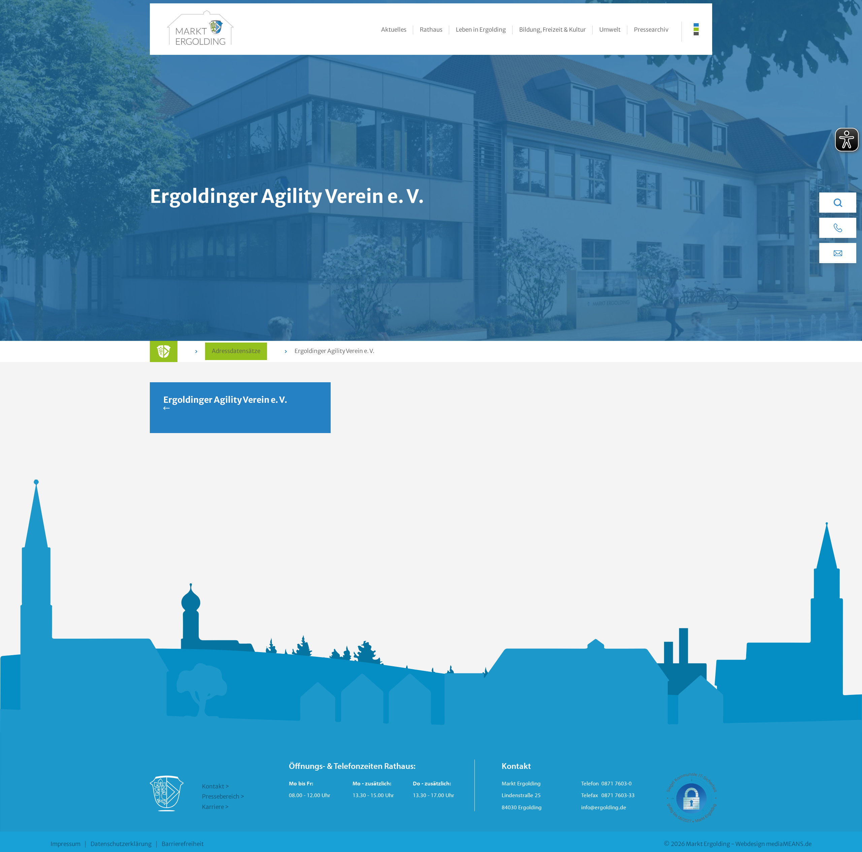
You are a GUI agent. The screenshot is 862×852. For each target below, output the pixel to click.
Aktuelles (393, 29)
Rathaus (431, 29)
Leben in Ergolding (481, 29)
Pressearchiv (651, 29)
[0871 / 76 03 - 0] (837, 228)
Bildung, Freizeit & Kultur (552, 29)
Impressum (65, 844)
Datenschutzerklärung (121, 844)
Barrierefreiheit (183, 844)
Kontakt (213, 786)
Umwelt (610, 29)
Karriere (213, 807)
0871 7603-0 (616, 783)
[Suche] (837, 202)
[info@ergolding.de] (837, 253)
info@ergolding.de (603, 807)
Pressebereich (220, 796)
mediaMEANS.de (788, 844)
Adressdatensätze (236, 351)
